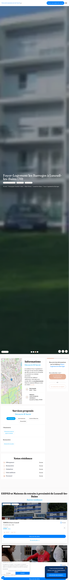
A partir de (5, 527)
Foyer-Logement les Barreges (51, 186)
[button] (31, 352)
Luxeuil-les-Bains (37, 186)
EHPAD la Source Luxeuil (11, 522)
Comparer (64, 522)
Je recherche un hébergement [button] (57, 376)
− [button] (2, 362)
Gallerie (6, 352)
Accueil (5, 186)
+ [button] (2, 360)
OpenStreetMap (15, 403)
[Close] (66, 568)
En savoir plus (34, 540)
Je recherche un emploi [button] (57, 386)
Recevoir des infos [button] (34, 536)
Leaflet (10, 403)
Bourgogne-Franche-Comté (15, 186)
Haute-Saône (28, 186)
